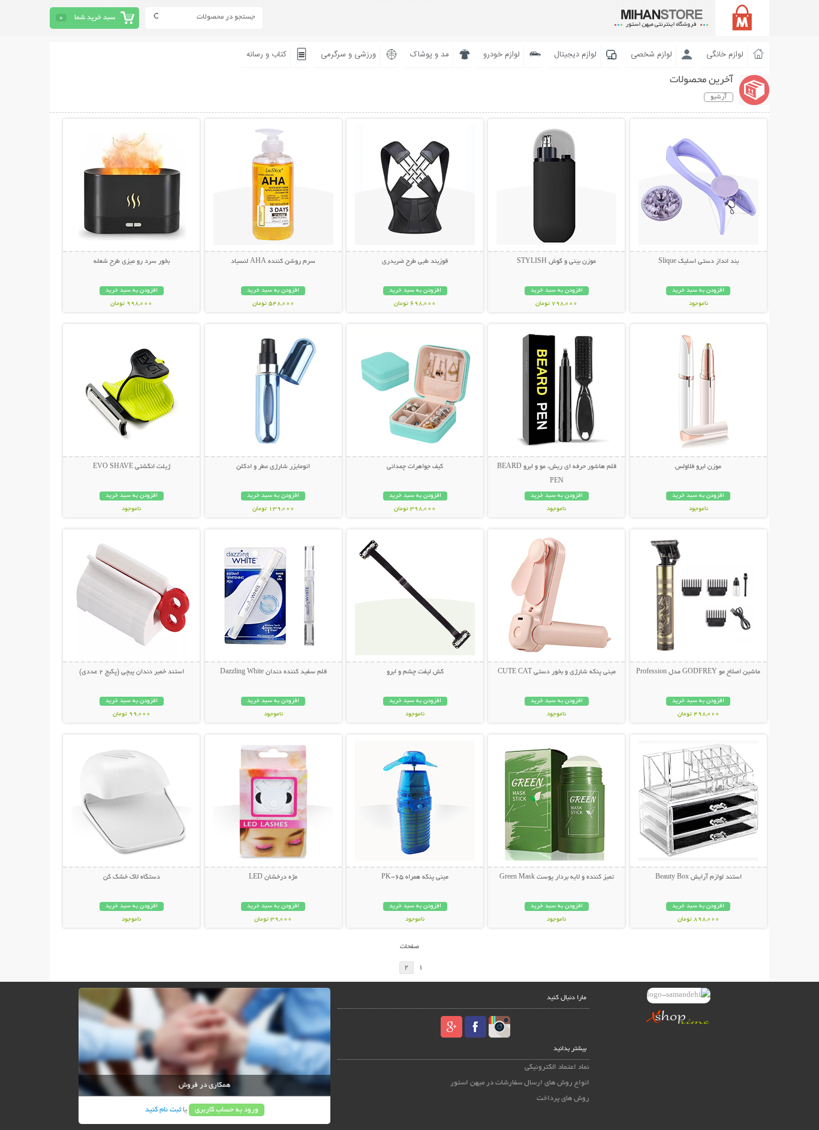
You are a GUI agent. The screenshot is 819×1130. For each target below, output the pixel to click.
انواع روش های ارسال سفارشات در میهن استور (519, 1083)
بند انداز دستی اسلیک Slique (698, 261)
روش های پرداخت (563, 1098)
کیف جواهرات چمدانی (415, 466)
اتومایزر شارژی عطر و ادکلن (273, 466)
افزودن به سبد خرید (698, 290)
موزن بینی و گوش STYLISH (556, 261)
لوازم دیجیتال (575, 54)
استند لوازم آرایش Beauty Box (698, 877)
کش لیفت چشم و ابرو (415, 672)
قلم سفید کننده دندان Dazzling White (273, 672)
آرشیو (718, 97)
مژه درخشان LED (273, 877)
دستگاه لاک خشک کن (131, 877)
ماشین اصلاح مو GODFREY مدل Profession (698, 672)
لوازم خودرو (501, 54)
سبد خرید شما (94, 18)
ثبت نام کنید (163, 1110)
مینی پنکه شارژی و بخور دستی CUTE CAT (557, 672)
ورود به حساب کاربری (226, 1110)
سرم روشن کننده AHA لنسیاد (273, 261)
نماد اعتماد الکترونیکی (557, 1067)
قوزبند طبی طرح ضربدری (415, 261)
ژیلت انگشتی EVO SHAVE (131, 466)
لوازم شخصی (651, 54)
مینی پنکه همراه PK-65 (414, 877)
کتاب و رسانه (266, 54)
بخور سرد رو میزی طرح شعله (132, 261)
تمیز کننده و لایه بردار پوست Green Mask (556, 877)
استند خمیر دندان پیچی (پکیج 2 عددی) (131, 672)
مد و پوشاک (429, 54)
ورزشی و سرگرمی (348, 54)
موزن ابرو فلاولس (698, 466)
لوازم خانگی (724, 54)
